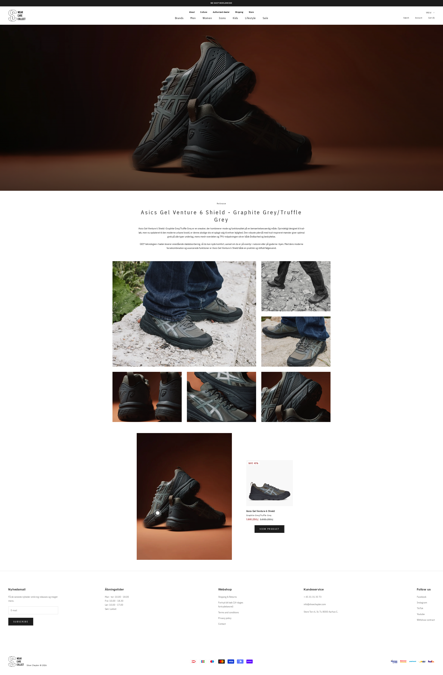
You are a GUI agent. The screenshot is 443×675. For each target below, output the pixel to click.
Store (251, 12)
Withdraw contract (426, 619)
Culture (203, 12)
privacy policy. (59, 665)
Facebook (421, 596)
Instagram (422, 602)
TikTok (420, 608)
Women (207, 18)
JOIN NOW (42, 655)
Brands (179, 18)
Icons (222, 18)
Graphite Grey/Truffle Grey (259, 515)
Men (193, 18)
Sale (265, 18)
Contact (222, 623)
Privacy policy (224, 618)
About (192, 12)
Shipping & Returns (227, 596)
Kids (235, 18)
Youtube (421, 614)
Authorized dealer (221, 12)
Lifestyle (250, 18)
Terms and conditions (228, 612)
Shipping (239, 12)
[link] (42, 594)
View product (269, 528)
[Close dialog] (77, 580)
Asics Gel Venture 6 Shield (260, 511)
